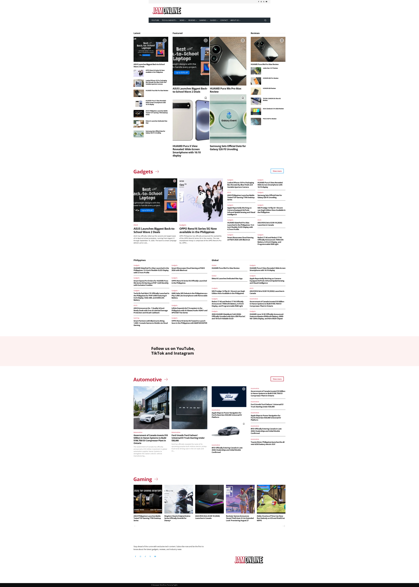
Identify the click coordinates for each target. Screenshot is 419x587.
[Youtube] (266, 1)
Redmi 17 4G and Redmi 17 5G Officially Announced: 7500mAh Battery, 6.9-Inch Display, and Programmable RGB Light (270, 240)
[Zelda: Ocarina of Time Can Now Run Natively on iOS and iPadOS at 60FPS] (271, 499)
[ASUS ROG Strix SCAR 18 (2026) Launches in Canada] (209, 499)
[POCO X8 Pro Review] (256, 121)
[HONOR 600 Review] (256, 91)
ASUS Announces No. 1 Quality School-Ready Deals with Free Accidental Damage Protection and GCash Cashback (151, 310)
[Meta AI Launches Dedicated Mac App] (139, 123)
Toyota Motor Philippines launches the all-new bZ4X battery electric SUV (268, 443)
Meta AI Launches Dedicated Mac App (156, 122)
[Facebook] (258, 1)
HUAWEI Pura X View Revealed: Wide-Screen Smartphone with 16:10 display (156, 102)
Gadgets (182, 225)
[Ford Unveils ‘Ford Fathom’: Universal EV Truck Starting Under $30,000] (189, 407)
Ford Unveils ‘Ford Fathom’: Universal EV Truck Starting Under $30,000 (188, 438)
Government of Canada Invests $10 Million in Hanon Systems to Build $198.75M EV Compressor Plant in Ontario (267, 303)
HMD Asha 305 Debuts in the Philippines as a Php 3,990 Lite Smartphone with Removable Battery (189, 295)
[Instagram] (261, 1)
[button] (265, 20)
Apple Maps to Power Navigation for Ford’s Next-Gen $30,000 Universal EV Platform (227, 415)
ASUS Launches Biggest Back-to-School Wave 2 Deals (149, 65)
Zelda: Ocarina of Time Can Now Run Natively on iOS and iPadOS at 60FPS (271, 518)
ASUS (136, 225)
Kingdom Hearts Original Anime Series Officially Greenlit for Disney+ (177, 518)
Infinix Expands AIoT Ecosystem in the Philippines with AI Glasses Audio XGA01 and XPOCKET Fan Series (189, 310)
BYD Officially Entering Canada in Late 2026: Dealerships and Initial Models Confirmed (227, 449)
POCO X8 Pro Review (269, 119)
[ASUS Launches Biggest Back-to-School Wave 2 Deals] (151, 49)
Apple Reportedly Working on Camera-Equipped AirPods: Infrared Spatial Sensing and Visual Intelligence (241, 211)
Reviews (255, 33)
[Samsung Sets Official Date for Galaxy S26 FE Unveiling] (139, 134)
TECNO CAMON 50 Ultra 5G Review (272, 99)
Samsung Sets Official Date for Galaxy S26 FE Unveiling (155, 132)
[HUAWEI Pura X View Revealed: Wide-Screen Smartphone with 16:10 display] (139, 103)
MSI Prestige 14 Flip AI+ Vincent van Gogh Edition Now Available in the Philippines (271, 210)
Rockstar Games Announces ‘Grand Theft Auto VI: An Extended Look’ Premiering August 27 (240, 518)
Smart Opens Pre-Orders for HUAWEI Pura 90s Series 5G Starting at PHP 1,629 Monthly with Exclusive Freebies (151, 282)
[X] (264, 1)
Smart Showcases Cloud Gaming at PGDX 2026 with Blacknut (240, 238)
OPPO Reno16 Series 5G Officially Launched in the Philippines (189, 281)
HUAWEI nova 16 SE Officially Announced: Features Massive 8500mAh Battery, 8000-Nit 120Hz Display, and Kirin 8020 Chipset (267, 316)
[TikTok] (145, 556)
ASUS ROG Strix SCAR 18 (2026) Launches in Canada (270, 223)
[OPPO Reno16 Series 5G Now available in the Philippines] (139, 73)
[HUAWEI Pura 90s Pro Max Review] (139, 93)
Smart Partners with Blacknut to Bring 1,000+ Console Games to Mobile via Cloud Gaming (151, 323)
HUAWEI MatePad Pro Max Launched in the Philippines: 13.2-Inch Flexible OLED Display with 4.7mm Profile (240, 226)
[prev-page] (135, 526)
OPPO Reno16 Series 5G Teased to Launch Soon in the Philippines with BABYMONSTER (189, 322)
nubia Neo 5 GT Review (270, 68)
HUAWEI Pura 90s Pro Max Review (157, 90)
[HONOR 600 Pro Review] (256, 81)
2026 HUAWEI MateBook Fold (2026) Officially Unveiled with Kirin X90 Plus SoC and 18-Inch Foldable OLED (228, 316)
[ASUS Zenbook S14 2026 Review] (256, 111)
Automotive (254, 299)
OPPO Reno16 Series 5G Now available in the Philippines (155, 71)
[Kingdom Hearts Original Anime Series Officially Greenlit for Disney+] (178, 499)
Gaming (136, 318)
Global (214, 265)
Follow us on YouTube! (160, 562)
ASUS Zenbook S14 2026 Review (273, 109)
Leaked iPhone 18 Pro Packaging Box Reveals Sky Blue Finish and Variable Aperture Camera (156, 82)
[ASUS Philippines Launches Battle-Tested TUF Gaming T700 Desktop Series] (139, 113)
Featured (178, 33)
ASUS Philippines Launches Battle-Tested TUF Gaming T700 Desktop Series (157, 113)
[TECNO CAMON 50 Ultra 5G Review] (256, 101)
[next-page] (283, 526)
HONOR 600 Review (269, 88)
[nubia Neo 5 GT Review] (256, 71)
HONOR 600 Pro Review (270, 78)
